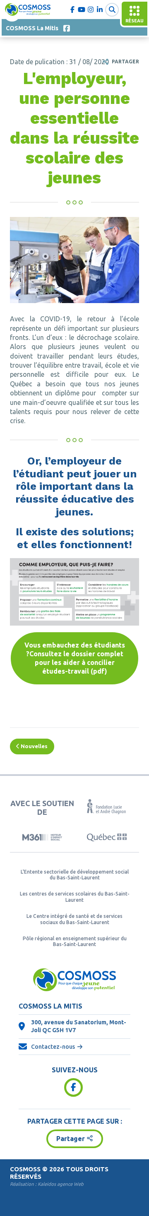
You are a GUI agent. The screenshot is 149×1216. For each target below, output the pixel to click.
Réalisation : (47, 1184)
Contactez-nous (53, 1046)
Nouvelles (33, 746)
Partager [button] (70, 1138)
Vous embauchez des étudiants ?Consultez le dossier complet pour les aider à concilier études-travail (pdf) (74, 657)
